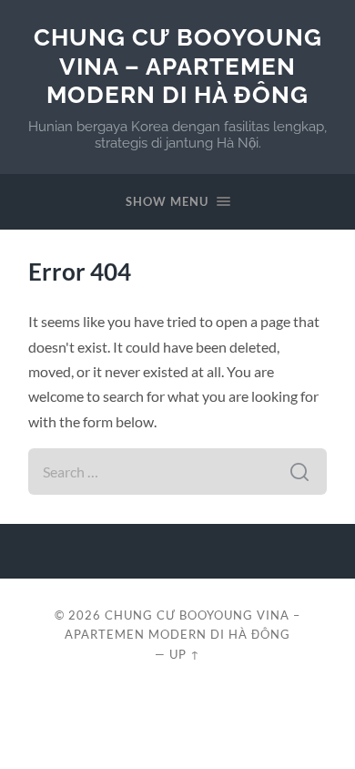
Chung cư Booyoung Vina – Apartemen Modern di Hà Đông (178, 65)
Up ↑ (184, 654)
